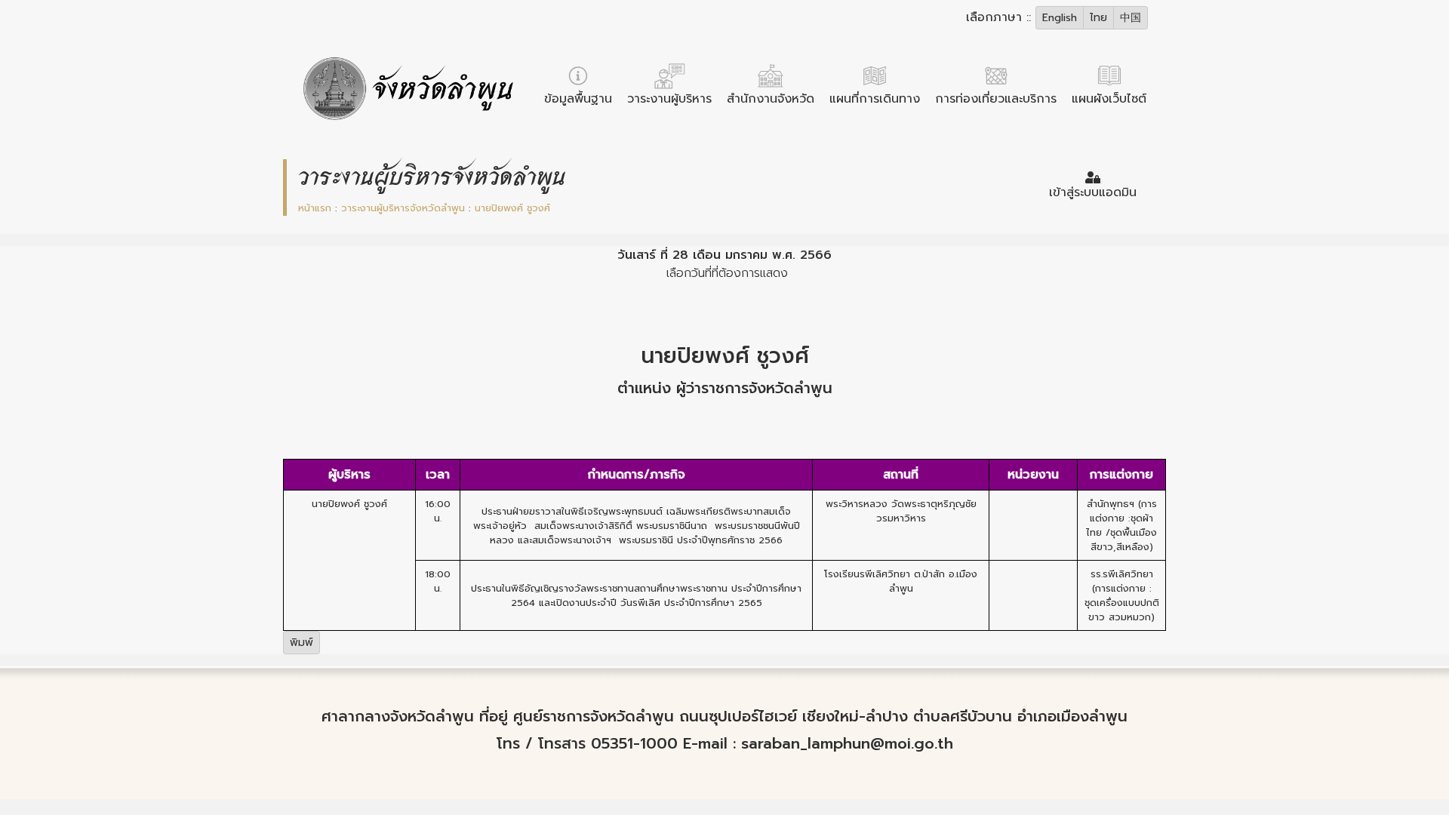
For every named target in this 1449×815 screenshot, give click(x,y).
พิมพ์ (301, 642)
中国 (1130, 18)
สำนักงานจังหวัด (770, 99)
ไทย (1098, 18)
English (1059, 18)
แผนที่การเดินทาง (874, 99)
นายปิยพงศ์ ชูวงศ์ (512, 208)
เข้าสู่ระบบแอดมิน (1093, 192)
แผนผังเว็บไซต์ (1109, 99)
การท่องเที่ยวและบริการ (996, 99)
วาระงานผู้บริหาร (669, 99)
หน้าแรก (316, 208)
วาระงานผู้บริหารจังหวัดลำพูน (405, 208)
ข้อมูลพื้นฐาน (578, 99)
